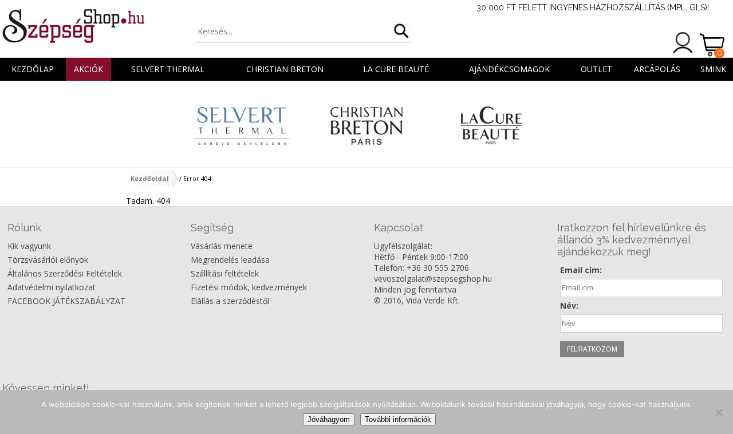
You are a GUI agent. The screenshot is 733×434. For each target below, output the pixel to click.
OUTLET (596, 69)
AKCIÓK (88, 69)
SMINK (713, 69)
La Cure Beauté (396, 69)
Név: (569, 305)
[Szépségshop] (73, 26)
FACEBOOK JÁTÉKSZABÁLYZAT (66, 300)
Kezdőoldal (150, 178)
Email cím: (581, 270)
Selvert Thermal (167, 69)
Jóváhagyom (329, 419)
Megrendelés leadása (230, 259)
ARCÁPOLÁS (657, 69)
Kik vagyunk (29, 245)
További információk (398, 419)
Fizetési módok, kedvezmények (249, 287)
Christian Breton (285, 69)
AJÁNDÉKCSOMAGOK (509, 69)
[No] (718, 412)
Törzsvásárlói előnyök (47, 259)
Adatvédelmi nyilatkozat (51, 287)
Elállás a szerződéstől (230, 300)
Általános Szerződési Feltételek (64, 273)
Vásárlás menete (222, 245)
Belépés (683, 42)
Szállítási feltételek (225, 273)
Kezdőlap (32, 69)
